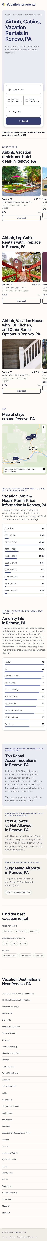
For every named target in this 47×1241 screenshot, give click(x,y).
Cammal (5, 1146)
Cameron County (9, 1033)
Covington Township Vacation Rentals (18, 993)
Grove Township (9, 1086)
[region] (24, 449)
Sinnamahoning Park (11, 1053)
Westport (6, 1080)
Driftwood (6, 1040)
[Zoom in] (44, 427)
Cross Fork (6, 1199)
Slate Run (6, 1213)
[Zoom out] (44, 431)
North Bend (7, 1100)
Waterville (6, 1126)
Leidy (4, 1093)
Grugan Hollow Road (11, 1106)
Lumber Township (9, 1046)
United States (17, 14)
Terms (12, 1237)
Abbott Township (9, 1193)
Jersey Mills (7, 1173)
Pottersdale (7, 1013)
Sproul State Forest (10, 1073)
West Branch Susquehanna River (16, 1133)
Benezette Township (11, 1026)
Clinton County (8, 1066)
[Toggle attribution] (44, 469)
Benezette (6, 1020)
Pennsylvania (30, 14)
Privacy (5, 1237)
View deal (21, 218)
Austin (5, 1179)
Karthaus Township (10, 1006)
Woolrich (5, 1139)
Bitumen (5, 1060)
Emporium (6, 1186)
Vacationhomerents (21, 4)
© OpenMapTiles (21, 469)
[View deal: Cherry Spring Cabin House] (21, 267)
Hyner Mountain (9, 1159)
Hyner (4, 1166)
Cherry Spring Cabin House (13, 288)
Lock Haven (7, 1113)
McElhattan (7, 1119)
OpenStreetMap (10, 471)
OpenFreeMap (10, 469)
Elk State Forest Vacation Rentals (16, 1000)
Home (7, 14)
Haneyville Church (9, 1153)
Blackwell (6, 1206)
